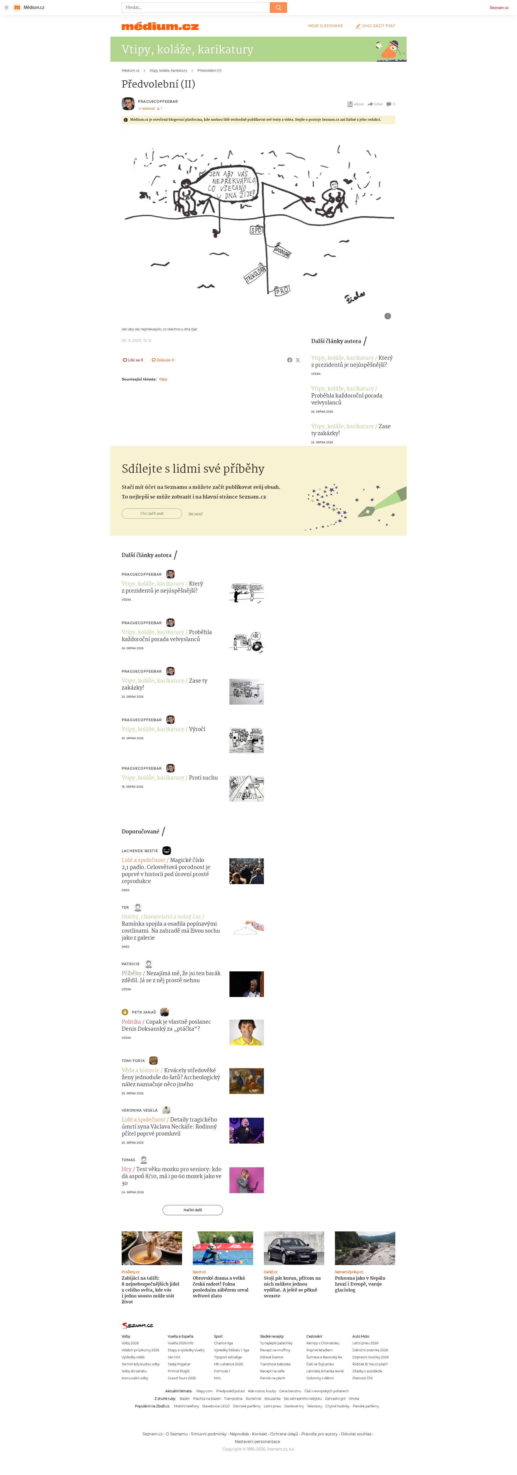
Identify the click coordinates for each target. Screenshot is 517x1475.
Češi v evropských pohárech (327, 1391)
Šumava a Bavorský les (324, 1357)
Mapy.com (204, 1391)
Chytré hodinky (337, 1406)
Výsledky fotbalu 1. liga (231, 1350)
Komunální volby (135, 1378)
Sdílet (378, 104)
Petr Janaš (144, 1012)
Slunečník (253, 1399)
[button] (258, 227)
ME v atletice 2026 (228, 1364)
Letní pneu (272, 1406)
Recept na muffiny (275, 1350)
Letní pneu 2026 (365, 1343)
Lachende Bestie (140, 851)
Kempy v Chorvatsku (322, 1343)
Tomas (128, 1160)
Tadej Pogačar (179, 1364)
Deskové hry (294, 1406)
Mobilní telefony (186, 1406)
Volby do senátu (134, 1371)
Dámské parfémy (247, 1406)
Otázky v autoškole (367, 1371)
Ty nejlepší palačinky (276, 1343)
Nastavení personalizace (257, 1441)
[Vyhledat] (278, 7)
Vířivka (354, 1399)
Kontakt (259, 1434)
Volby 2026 (130, 1343)
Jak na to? (195, 513)
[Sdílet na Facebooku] (289, 360)
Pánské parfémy (366, 1406)
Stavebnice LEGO (216, 1406)
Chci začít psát (378, 26)
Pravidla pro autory (319, 1434)
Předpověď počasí (230, 1391)
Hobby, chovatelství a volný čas (161, 917)
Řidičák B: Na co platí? (370, 1364)
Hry (126, 1169)
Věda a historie (140, 1071)
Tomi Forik (133, 1061)
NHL (217, 1378)
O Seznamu (177, 1434)
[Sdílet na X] (298, 360)
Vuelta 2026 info (180, 1343)
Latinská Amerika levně (325, 1371)
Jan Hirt (174, 1357)
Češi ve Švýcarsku (320, 1364)
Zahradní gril (335, 1399)
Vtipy (163, 379)
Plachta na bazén (207, 1399)
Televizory (314, 1406)
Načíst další (193, 1210)
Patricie (131, 964)
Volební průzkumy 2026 (140, 1350)
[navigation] (6, 7)
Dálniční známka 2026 (370, 1350)
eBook (359, 104)
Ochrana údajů (284, 1434)
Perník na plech (272, 1378)
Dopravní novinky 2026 (370, 1357)
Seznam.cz (499, 7)
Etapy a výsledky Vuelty (186, 1350)
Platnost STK (362, 1378)
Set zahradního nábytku (303, 1399)
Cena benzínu (290, 1391)
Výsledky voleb (133, 1357)
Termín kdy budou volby (141, 1364)
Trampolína (233, 1399)
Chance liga (223, 1343)
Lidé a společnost (143, 860)
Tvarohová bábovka (275, 1364)
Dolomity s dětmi (320, 1378)
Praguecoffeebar (158, 101)
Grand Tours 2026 (182, 1378)
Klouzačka (272, 1399)
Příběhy (132, 974)
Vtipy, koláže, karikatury (342, 358)
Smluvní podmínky (209, 1434)
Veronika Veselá (140, 1110)
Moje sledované (325, 26)
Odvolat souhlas (356, 1434)
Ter (125, 907)
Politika (131, 1022)
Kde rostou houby (262, 1391)
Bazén (185, 1399)
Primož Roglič (179, 1371)
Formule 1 (222, 1371)
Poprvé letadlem (319, 1350)
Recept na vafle (272, 1371)
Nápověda (239, 1434)
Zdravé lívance (271, 1357)
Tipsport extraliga (228, 1357)
